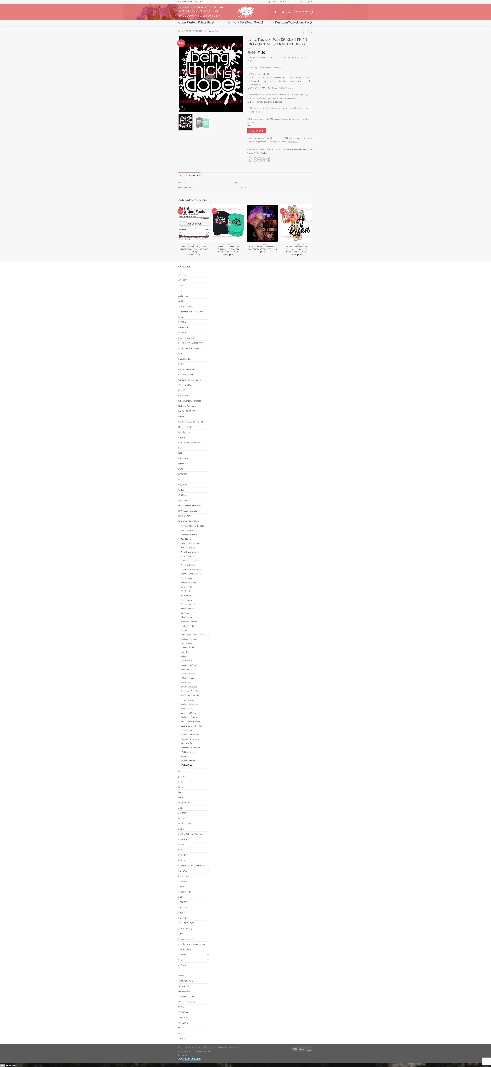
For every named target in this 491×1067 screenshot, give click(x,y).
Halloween (183, 500)
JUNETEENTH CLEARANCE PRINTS (195, 634)
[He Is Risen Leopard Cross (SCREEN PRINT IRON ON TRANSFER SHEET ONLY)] (296, 223)
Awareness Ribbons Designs (190, 311)
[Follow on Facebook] (306, 2)
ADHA (181, 285)
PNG (180, 849)
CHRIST (181, 390)
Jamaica (181, 771)
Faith (180, 453)
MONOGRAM (184, 823)
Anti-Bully (182, 301)
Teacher (181, 975)
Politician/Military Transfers (191, 695)
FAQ (301, 2)
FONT (181, 468)
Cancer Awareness (186, 369)
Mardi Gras (185, 652)
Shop (268, 2)
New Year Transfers (188, 673)
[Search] (275, 11)
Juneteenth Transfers (189, 639)
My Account (187, 16)
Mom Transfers (186, 669)
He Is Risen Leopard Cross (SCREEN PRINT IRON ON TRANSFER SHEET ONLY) (296, 249)
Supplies (292, 2)
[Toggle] (208, 411)
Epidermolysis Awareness (189, 442)
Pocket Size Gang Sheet (190, 691)
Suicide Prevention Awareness (191, 944)
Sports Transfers (187, 730)
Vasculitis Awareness (187, 1001)
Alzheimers (183, 295)
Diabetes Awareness (187, 406)
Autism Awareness (186, 306)
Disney (181, 416)
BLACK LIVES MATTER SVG (190, 343)
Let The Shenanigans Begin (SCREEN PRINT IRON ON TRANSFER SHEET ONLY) (228, 249)
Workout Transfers (211, 31)
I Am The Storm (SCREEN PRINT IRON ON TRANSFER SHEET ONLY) (262, 248)
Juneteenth (182, 776)
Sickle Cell (183, 881)
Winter (183, 756)
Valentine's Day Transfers (190, 747)
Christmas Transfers (188, 565)
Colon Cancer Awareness (189, 400)
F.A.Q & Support (208, 16)
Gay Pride (182, 484)
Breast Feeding (184, 358)
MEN (180, 807)
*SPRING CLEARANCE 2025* (193, 526)
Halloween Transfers (189, 621)
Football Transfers (187, 608)
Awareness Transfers (189, 534)
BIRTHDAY (182, 332)
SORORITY (183, 902)
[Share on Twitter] (255, 159)
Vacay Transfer (186, 743)
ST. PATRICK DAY (186, 923)
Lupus (180, 792)
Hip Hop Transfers (278, 149)
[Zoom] (182, 108)
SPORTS (182, 912)
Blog (207, 11)
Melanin (184, 656)
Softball (181, 897)
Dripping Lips (184, 432)
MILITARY (182, 813)
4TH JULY (182, 280)
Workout (182, 1038)
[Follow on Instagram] (309, 2)
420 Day (182, 274)
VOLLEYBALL (184, 1012)
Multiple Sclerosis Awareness (191, 834)
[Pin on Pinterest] (264, 159)
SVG (275, 2)
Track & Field (184, 986)
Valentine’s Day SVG (187, 996)
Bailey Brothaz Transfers (190, 543)
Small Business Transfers (190, 721)
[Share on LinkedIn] (269, 159)
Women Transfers (188, 760)
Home (180, 31)
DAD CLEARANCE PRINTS (191, 573)
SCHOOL (182, 870)
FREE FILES (183, 479)
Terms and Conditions (227, 1047)
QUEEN (181, 860)
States (181, 933)
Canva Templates (185, 374)
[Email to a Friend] (259, 159)
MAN (180, 797)
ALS (180, 290)
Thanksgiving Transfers (190, 739)
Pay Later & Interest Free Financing (200, 7)
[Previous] (183, 74)
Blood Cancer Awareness (189, 348)
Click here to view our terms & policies (264, 101)
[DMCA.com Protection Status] (7, 1065)
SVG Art (182, 965)
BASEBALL (183, 322)
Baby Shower (186, 539)
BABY (180, 316)
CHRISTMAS (184, 395)
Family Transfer (187, 600)
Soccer (181, 886)
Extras (180, 447)
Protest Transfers (187, 699)
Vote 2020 (183, 1017)
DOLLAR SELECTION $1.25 (190, 421)
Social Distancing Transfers (191, 726)
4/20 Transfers (187, 530)
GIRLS (181, 489)
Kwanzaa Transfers (188, 647)
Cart (200, 1047)
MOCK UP (183, 818)
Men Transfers (186, 660)
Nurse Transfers (187, 682)
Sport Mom (183, 907)
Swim (180, 970)
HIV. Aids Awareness (187, 510)
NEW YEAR (183, 839)
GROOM (182, 495)
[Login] (283, 12)
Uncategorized (184, 991)
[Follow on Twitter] (311, 2)
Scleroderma (183, 876)
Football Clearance (188, 604)
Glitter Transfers (187, 617)
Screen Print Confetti (189, 713)
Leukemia (182, 786)
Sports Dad (183, 917)
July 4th (184, 630)
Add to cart (257, 130)
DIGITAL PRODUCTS (187, 411)
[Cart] (289, 12)
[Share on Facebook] (250, 159)
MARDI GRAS (184, 802)
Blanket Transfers (187, 556)
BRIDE (181, 364)
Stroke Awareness (186, 938)
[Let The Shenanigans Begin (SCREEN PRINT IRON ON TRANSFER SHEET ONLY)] (228, 223)
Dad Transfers (186, 578)
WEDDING (183, 1022)
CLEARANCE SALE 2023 (191, 569)
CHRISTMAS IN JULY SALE (191, 560)
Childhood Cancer (186, 385)
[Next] (239, 74)
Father (181, 463)
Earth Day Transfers (188, 582)
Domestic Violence (186, 426)
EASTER (181, 437)
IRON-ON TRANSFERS (194, 31)
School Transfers (187, 708)
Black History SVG (186, 337)
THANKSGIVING (186, 980)
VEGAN (182, 1007)
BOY (180, 353)
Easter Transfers (187, 586)
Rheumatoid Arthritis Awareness (192, 865)
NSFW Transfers (187, 678)
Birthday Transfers (188, 547)
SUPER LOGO (184, 949)
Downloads (210, 1047)
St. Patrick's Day (185, 928)
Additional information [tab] (189, 175)
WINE (181, 1028)
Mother (181, 828)
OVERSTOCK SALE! (189, 686)
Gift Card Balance (191, 11)
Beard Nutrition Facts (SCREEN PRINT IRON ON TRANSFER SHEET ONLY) (194, 249)
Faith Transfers (186, 591)
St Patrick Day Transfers (190, 734)
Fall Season (183, 458)
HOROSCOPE (184, 516)
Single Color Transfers (189, 717)
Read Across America (189, 704)
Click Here (293, 141)
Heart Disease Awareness (189, 505)
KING (180, 781)
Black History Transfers (263, 149)
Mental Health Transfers (190, 665)
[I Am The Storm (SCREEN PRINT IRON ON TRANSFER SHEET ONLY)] (262, 223)
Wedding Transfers (188, 752)
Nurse (181, 844)
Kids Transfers (186, 643)
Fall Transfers (186, 595)
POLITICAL (183, 855)
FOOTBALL (183, 474)
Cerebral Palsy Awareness (189, 379)
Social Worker (184, 891)
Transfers (283, 2)
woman (181, 1033)
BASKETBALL (184, 327)
